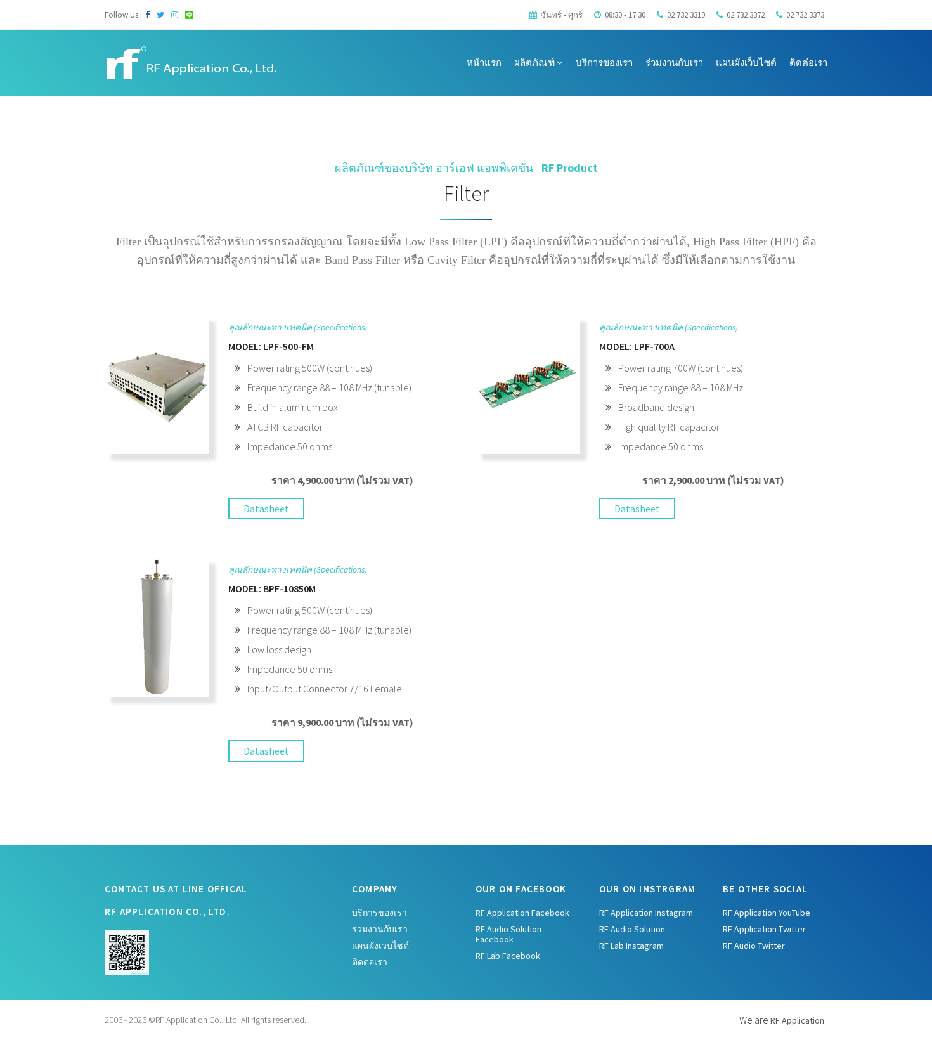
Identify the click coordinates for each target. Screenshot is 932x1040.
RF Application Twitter (764, 929)
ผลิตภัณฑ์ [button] (535, 62)
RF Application (797, 1020)
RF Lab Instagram (631, 945)
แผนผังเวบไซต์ (380, 945)
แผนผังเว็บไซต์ (746, 62)
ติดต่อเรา (808, 62)
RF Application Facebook (522, 912)
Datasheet (266, 508)
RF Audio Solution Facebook (508, 934)
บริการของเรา (604, 62)
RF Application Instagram (646, 912)
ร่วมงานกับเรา (674, 62)
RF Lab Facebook (508, 955)
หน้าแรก (484, 62)
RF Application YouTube (766, 912)
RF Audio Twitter (754, 945)
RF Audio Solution (632, 929)
